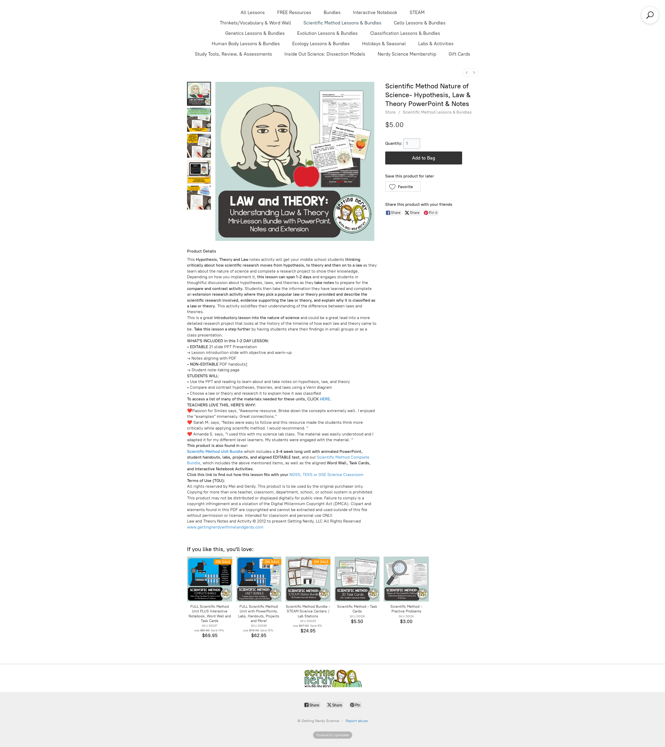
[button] (403, 186)
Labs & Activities (436, 44)
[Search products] (650, 15)
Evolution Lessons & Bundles (327, 33)
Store (390, 112)
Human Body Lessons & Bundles (246, 44)
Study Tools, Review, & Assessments (233, 54)
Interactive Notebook (375, 12)
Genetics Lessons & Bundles (255, 33)
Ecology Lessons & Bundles (321, 44)
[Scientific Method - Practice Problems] (406, 579)
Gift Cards (459, 54)
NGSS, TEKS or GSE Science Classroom (326, 474)
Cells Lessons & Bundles (419, 23)
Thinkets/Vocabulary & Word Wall (255, 23)
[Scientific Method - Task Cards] (357, 579)
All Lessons (253, 12)
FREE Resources (294, 12)
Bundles (332, 12)
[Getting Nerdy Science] (332, 678)
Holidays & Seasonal (384, 44)
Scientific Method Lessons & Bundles (342, 23)
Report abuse (357, 721)
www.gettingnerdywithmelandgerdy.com (225, 527)
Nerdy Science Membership (407, 54)
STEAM (417, 12)
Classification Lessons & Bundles (405, 33)
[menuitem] (466, 72)
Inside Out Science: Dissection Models (324, 54)
